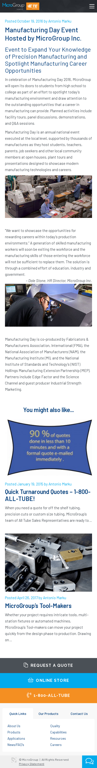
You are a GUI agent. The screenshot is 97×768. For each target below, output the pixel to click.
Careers (56, 745)
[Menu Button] (92, 7)
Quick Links (17, 713)
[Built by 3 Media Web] (13, 759)
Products (13, 732)
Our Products (48, 713)
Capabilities (58, 732)
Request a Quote (51, 665)
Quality (55, 726)
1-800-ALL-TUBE (51, 695)
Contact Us (79, 713)
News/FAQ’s (15, 745)
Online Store (52, 680)
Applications (16, 738)
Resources (58, 738)
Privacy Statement (31, 763)
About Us (13, 726)
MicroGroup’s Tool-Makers (38, 605)
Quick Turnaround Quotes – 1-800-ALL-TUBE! (48, 495)
